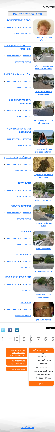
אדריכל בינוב (25, 267)
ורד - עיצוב (25, 231)
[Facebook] (10, 330)
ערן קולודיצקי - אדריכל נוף (17, 157)
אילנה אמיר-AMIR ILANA (17, 74)
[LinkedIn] (17, 330)
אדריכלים (27, 27)
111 (3, 339)
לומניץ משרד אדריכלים (19, 20)
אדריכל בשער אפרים (22, 170)
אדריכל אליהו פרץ (43, 320)
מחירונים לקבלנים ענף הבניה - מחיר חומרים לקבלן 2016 (17, 352)
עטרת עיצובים (23, 254)
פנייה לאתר (27, 427)
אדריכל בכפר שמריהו (22, 33)
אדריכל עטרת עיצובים (43, 271)
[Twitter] (3, 330)
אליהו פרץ (25, 302)
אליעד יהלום (24, 182)
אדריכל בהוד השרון (23, 62)
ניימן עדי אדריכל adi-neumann (20, 101)
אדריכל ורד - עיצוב (43, 248)
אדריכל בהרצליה (24, 87)
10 (17, 339)
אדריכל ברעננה (24, 145)
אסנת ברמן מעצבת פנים (18, 276)
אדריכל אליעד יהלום (43, 200)
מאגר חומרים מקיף (17, 369)
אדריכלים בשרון (13, 27)
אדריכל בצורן (25, 290)
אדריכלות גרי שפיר (21, 205)
